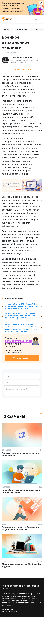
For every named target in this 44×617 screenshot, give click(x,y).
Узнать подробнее (22, 358)
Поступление (22, 29)
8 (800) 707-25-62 (9, 611)
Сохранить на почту (22, 69)
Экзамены (7, 29)
